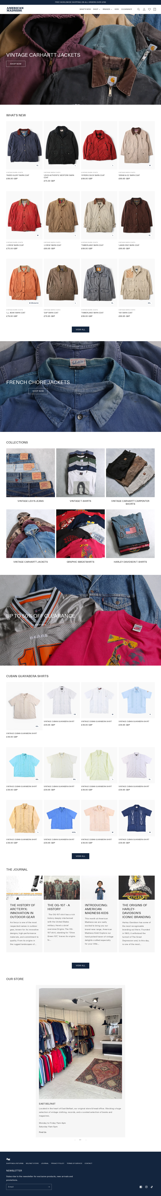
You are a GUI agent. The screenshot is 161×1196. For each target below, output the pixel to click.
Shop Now (15, 64)
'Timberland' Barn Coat (92, 245)
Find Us (42, 1132)
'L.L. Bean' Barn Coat (15, 313)
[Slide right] (86, 1140)
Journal (45, 1163)
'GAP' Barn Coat (51, 313)
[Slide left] (75, 1140)
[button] (138, 9)
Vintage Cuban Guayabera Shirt (21, 733)
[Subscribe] (49, 1187)
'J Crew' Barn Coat (15, 245)
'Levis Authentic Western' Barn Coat (59, 176)
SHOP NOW (38, 391)
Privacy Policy (57, 1163)
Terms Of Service (74, 1163)
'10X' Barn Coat (126, 313)
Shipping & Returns (15, 1163)
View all (80, 329)
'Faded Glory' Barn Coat (17, 175)
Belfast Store (32, 1163)
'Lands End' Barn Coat (129, 245)
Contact (88, 1163)
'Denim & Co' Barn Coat (129, 175)
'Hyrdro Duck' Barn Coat (93, 175)
